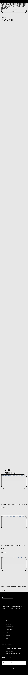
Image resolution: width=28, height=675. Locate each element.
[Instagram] (3, 615)
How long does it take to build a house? (13, 586)
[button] (25, 1)
